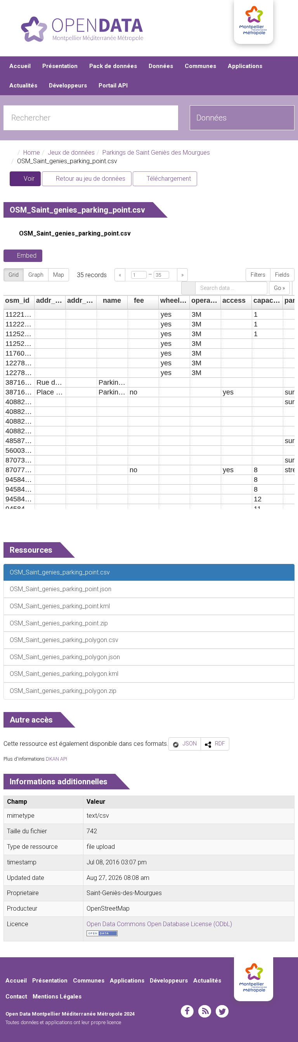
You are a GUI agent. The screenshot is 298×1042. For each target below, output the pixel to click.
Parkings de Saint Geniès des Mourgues (156, 152)
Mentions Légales (57, 996)
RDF (220, 743)
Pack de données (113, 66)
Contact (16, 996)
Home (31, 152)
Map (58, 275)
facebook (187, 1011)
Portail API (113, 85)
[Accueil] (82, 29)
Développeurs (68, 85)
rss (204, 1011)
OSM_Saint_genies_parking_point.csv (75, 233)
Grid (14, 275)
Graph (35, 275)
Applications (245, 66)
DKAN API (56, 759)
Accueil (20, 66)
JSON (190, 743)
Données (161, 66)
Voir (31, 180)
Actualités (23, 85)
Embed (26, 255)
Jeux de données (71, 152)
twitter (222, 1011)
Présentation (60, 66)
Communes (200, 66)
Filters (258, 275)
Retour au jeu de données (89, 178)
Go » (279, 288)
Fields (282, 275)
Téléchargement (168, 178)
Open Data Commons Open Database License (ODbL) (159, 924)
